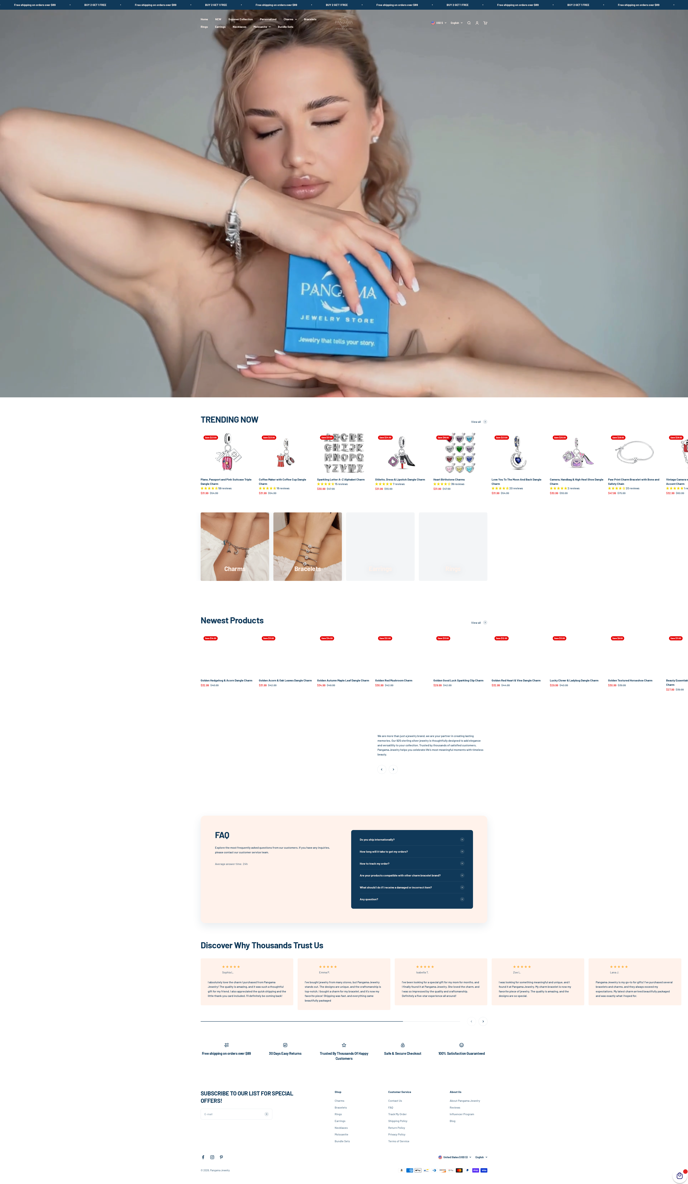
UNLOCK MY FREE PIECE (373, 629)
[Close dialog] (289, 546)
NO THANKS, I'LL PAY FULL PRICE (373, 637)
